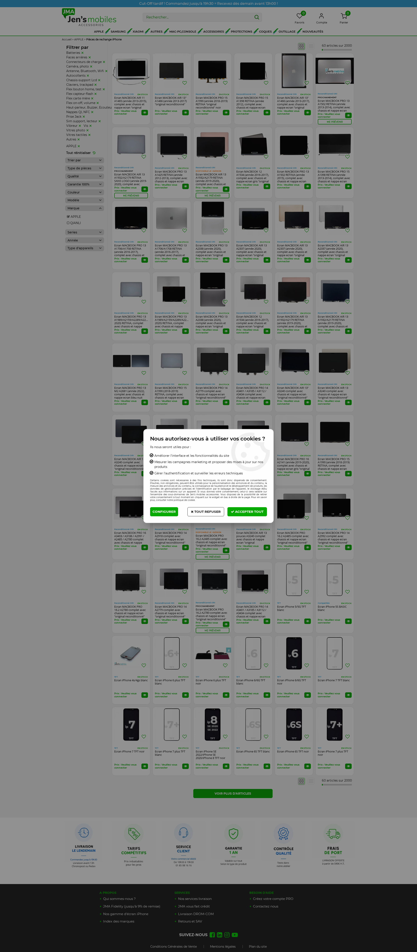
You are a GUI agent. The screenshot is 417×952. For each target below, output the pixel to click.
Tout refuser (207, 512)
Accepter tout (248, 512)
